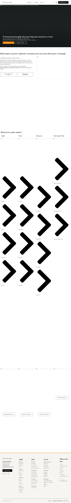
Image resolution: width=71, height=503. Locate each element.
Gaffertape (45, 484)
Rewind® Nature (21, 487)
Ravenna (20, 480)
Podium (20, 466)
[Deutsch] (9, 473)
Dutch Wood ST (34, 465)
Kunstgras (46, 470)
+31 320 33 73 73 (5, 465)
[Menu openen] (56, 2)
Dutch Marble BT (34, 475)
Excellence (21, 483)
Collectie (29, 2)
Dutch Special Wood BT (35, 468)
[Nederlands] (3, 473)
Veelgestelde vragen (63, 465)
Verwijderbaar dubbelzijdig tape (48, 483)
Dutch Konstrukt (34, 480)
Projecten (61, 467)
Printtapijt (20, 490)
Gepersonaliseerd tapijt (64, 476)
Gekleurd (45, 476)
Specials (20, 486)
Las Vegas (20, 473)
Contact (50, 500)
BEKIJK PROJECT (8, 414)
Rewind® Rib (21, 465)
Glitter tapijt (21, 489)
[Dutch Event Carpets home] (8, 2)
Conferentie (62, 471)
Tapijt (21, 459)
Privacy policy (66, 500)
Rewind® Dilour (21, 470)
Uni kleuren (33, 486)
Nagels (45, 486)
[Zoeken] (53, 2)
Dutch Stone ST (34, 472)
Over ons (42, 2)
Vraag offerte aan (62, 2)
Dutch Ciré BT (33, 483)
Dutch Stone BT (34, 473)
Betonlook (33, 479)
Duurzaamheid (62, 474)
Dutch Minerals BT (34, 476)
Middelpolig (46, 473)
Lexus (20, 482)
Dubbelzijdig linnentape (48, 480)
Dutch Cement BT (34, 482)
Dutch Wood (33, 463)
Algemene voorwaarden (57, 500)
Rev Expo (20, 475)
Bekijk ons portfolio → (21, 42)
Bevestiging (46, 479)
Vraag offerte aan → (9, 42)
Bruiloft (61, 472)
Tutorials (61, 469)
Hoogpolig (21, 477)
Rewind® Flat (21, 463)
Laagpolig (45, 472)
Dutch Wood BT (34, 466)
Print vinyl (20, 492)
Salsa (20, 472)
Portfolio (36, 2)
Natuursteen (33, 470)
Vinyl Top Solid (33, 487)
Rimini (20, 479)
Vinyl (33, 459)
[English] (6, 473)
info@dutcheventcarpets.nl (8, 467)
